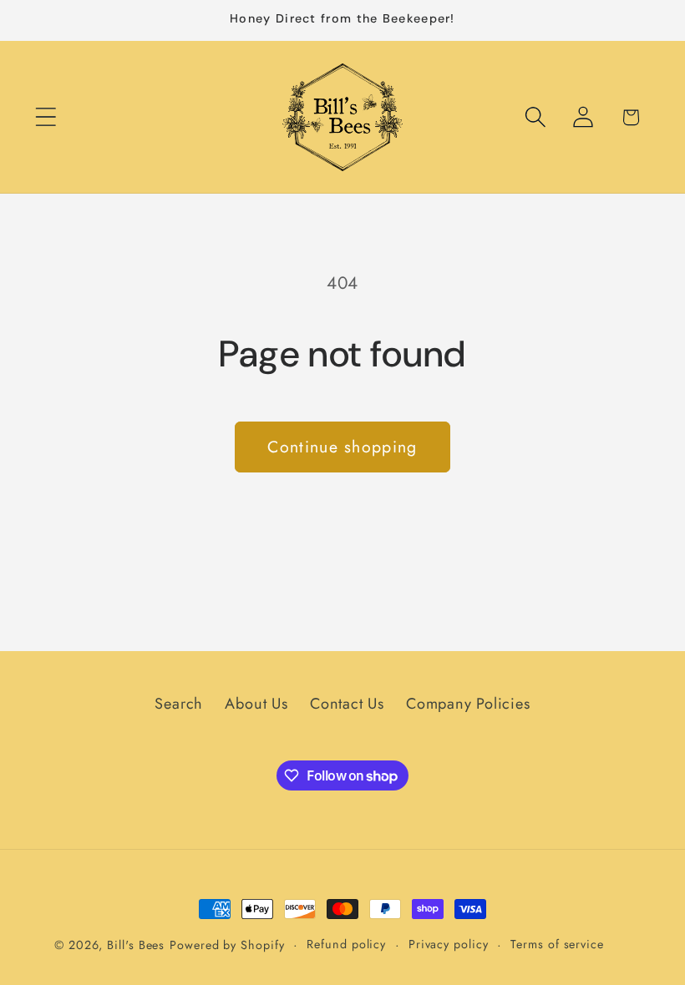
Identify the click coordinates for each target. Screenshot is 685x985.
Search (179, 704)
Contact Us (347, 704)
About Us (256, 704)
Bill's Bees (136, 945)
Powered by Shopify (227, 945)
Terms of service (557, 944)
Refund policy (346, 944)
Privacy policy (448, 944)
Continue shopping (342, 446)
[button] (45, 117)
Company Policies (468, 704)
